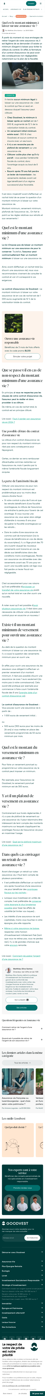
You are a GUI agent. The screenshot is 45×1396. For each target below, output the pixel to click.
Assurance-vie (16, 9)
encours (14, 945)
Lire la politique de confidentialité (16, 1386)
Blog (11, 16)
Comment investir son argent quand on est (22, 1289)
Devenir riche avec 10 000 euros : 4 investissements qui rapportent (16, 1295)
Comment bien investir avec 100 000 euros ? (20, 1299)
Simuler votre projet (22, 356)
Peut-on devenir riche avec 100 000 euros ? (19, 1291)
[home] (4, 3)
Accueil (6, 9)
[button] (40, 3)
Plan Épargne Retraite (31, 9)
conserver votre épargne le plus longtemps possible (22, 904)
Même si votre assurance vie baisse (21, 928)
